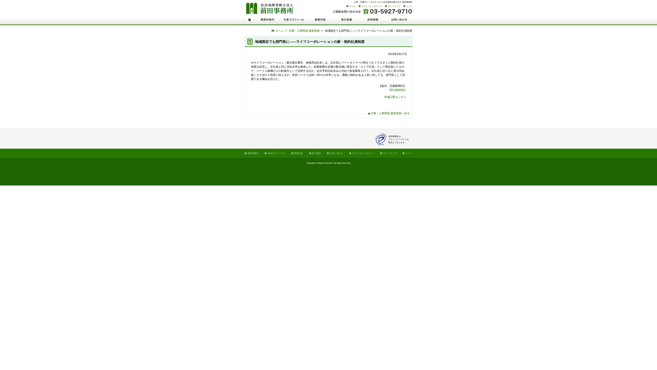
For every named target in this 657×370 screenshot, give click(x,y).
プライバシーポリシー (371, 6)
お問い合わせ (336, 153)
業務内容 (298, 153)
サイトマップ (394, 6)
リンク (409, 6)
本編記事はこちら (395, 96)
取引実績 (316, 153)
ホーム (352, 6)
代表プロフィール (276, 153)
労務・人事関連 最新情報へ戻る (390, 113)
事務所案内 (253, 153)
